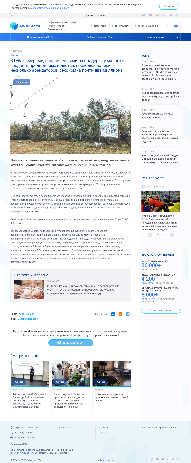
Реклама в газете (63, 427)
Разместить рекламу (161, 310)
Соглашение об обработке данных (159, 427)
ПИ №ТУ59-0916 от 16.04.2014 (25, 453)
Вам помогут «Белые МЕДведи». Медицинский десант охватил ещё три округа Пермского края (160, 159)
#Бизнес (14, 55)
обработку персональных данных (50, 8)
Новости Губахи (98, 26)
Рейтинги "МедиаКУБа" (100, 37)
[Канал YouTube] (150, 15)
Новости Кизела (122, 26)
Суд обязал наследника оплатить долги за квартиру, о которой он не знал (160, 96)
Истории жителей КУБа (40, 37)
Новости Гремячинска (147, 26)
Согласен (169, 6)
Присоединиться (73, 342)
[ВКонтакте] (157, 15)
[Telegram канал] (170, 15)
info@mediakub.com (25, 437)
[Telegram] (127, 314)
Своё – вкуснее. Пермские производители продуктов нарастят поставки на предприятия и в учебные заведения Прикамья (69, 400)
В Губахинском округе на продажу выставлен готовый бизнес (111, 397)
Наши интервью (155, 37)
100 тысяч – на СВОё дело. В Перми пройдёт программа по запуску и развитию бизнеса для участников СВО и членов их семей (30, 400)
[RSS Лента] (177, 15)
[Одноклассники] (164, 15)
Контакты (103, 432)
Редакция (103, 427)
